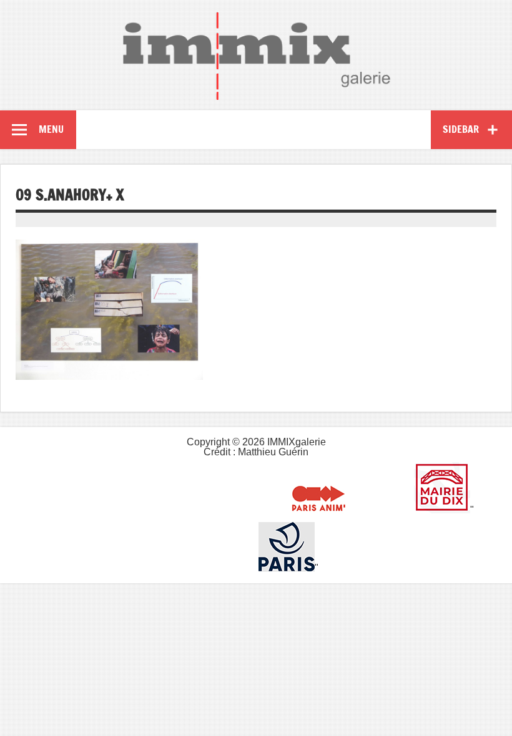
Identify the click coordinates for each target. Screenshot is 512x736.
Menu (51, 129)
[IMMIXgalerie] (256, 55)
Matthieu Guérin (273, 452)
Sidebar (461, 129)
